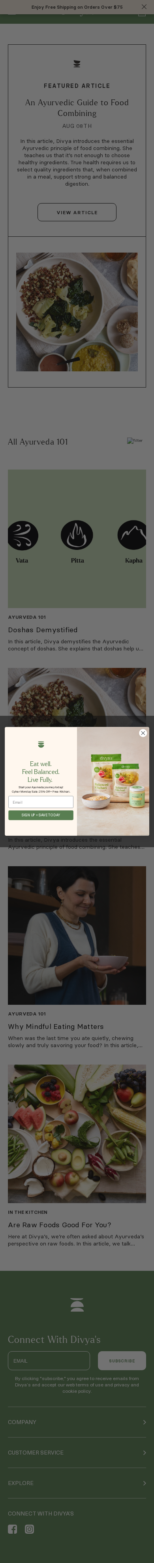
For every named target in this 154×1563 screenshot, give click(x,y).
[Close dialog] (143, 733)
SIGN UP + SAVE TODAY (41, 815)
